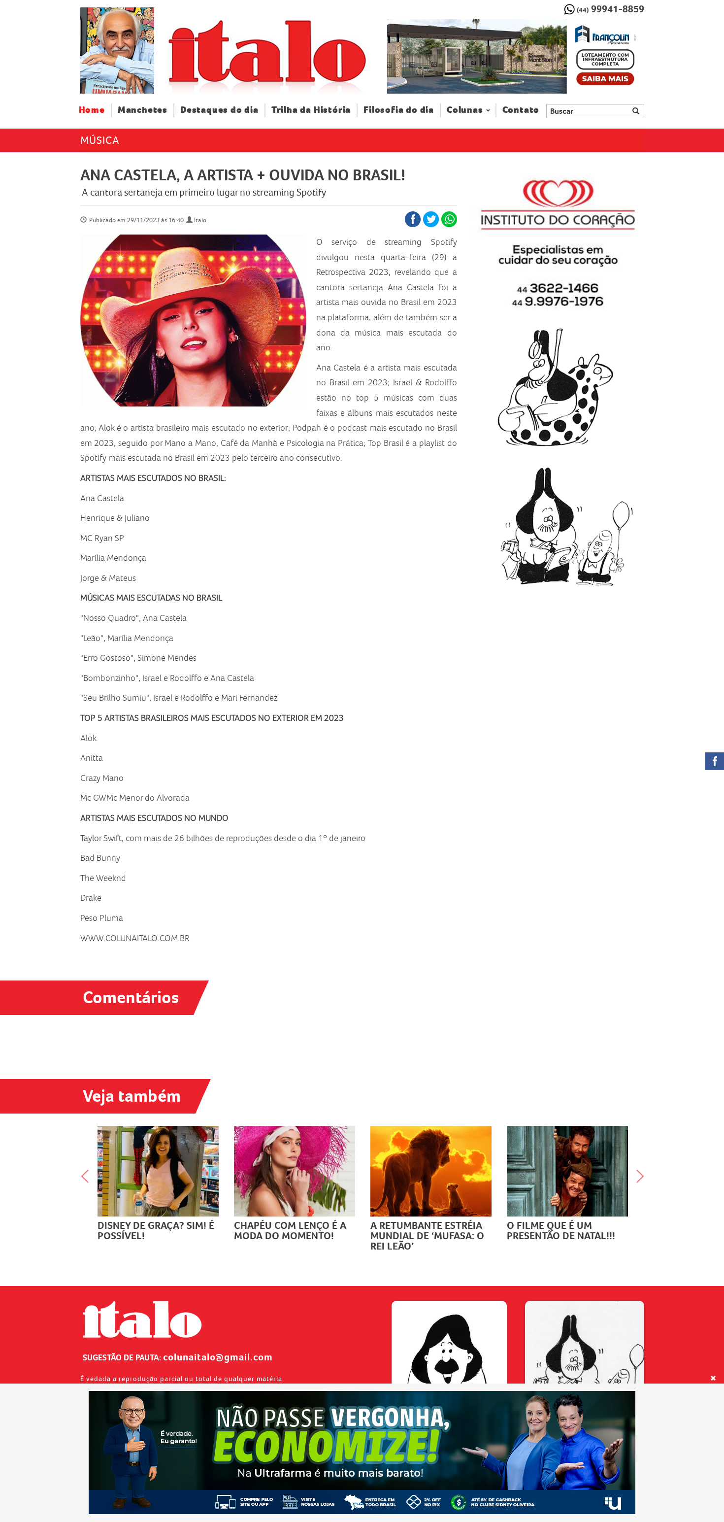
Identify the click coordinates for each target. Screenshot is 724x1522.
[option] (515, 56)
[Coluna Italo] (117, 50)
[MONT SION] (515, 56)
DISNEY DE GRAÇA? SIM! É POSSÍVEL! (156, 1230)
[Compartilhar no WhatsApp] (449, 219)
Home (95, 110)
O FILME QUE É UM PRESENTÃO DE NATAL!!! (561, 1230)
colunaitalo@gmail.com (218, 1357)
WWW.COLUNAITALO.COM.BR (135, 938)
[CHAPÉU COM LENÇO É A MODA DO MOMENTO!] (295, 1171)
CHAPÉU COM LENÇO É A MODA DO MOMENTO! (290, 1230)
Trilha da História (311, 110)
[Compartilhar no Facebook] (413, 219)
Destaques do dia (219, 110)
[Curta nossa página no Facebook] (714, 761)
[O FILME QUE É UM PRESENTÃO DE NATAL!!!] (567, 1171)
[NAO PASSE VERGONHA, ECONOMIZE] (362, 1452)
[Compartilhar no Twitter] (431, 219)
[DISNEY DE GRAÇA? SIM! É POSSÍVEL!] (158, 1171)
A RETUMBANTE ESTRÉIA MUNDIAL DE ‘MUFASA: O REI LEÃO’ (427, 1235)
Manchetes (142, 110)
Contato (521, 110)
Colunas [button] (465, 110)
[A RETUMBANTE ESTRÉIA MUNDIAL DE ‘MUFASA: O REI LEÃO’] (431, 1171)
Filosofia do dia (398, 110)
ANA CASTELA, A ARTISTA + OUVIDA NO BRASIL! (242, 175)
